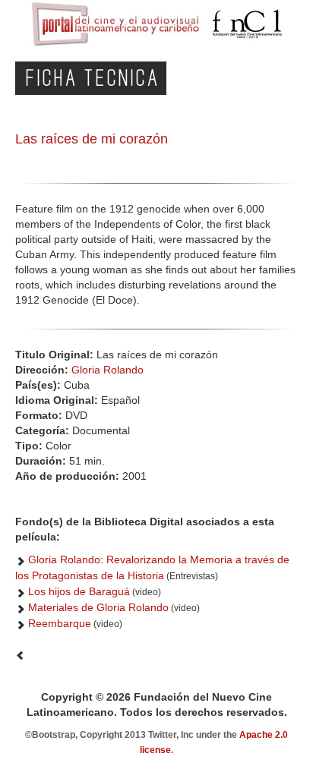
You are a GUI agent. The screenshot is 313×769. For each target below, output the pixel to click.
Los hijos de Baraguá (79, 591)
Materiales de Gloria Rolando (98, 607)
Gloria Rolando (107, 370)
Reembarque (59, 623)
